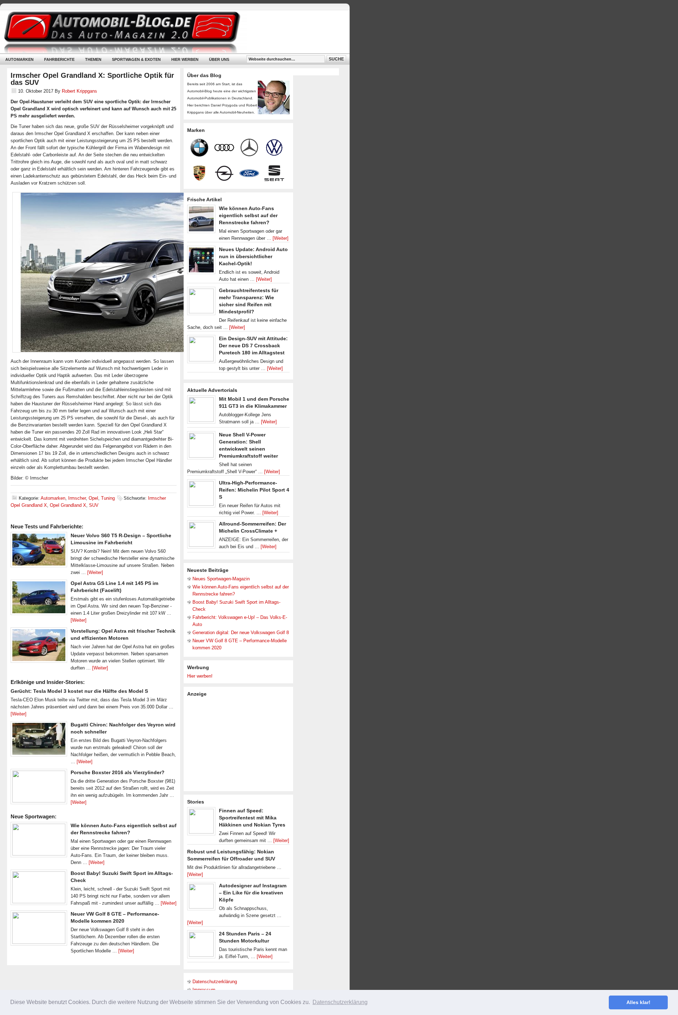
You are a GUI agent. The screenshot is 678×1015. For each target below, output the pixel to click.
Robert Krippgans (79, 91)
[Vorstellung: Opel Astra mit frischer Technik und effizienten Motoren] (39, 646)
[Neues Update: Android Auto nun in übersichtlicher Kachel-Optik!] (201, 262)
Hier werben (184, 59)
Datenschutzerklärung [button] (340, 1002)
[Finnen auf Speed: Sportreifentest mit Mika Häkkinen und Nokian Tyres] (201, 823)
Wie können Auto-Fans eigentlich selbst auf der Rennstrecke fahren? (248, 215)
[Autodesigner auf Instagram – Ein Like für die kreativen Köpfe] (201, 898)
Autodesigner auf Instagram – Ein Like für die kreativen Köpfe (252, 893)
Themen (93, 59)
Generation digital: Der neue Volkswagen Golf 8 (240, 632)
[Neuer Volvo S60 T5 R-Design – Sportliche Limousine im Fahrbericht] (39, 551)
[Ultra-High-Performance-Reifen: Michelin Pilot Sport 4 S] (201, 495)
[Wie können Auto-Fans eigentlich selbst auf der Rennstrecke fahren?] (39, 841)
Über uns (219, 59)
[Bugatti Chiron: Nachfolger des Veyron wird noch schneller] (39, 740)
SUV (94, 505)
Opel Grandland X (68, 505)
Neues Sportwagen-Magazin (221, 578)
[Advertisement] (240, 743)
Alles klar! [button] (638, 1002)
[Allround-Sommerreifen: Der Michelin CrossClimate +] (201, 536)
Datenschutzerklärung (214, 981)
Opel (93, 498)
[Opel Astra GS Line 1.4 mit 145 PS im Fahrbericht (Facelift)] (39, 599)
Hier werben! (200, 676)
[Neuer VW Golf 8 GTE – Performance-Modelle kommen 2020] (39, 929)
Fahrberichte (59, 59)
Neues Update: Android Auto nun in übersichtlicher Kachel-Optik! (253, 256)
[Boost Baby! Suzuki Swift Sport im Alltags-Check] (39, 889)
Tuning (108, 498)
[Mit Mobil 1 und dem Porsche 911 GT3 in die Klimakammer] (201, 411)
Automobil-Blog (169, 32)
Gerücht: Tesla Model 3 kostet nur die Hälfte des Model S (79, 691)
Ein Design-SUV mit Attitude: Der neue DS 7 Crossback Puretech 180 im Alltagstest (253, 345)
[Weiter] (95, 572)
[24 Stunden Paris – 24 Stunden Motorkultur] (201, 946)
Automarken (19, 59)
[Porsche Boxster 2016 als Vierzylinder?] (39, 788)
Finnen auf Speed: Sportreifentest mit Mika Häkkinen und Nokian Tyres (252, 818)
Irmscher (77, 498)
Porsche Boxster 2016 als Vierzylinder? (118, 772)
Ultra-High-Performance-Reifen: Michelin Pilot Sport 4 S (254, 490)
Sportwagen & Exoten (136, 59)
